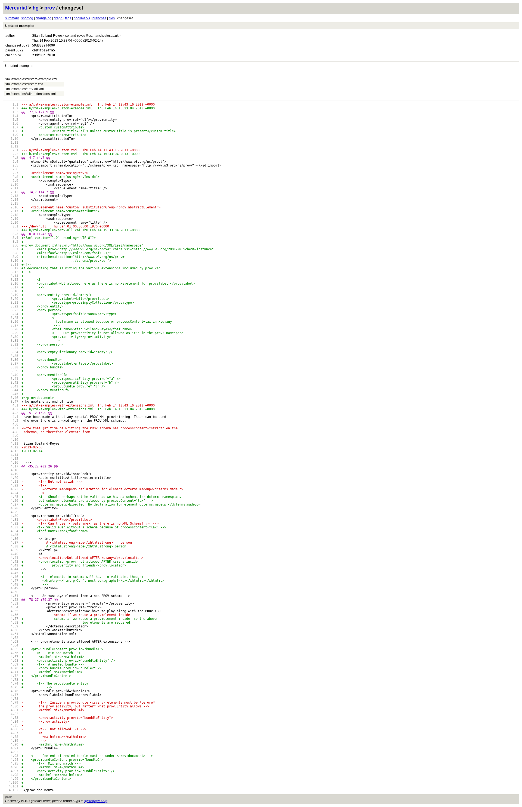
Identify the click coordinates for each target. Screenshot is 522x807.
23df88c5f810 (43, 55)
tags (68, 18)
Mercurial (16, 8)
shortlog (27, 18)
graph (58, 18)
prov (49, 8)
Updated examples (19, 26)
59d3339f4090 (43, 45)
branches (99, 18)
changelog (43, 18)
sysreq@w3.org (95, 801)
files (112, 18)
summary (12, 18)
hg (36, 8)
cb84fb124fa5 (43, 50)
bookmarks (82, 18)
